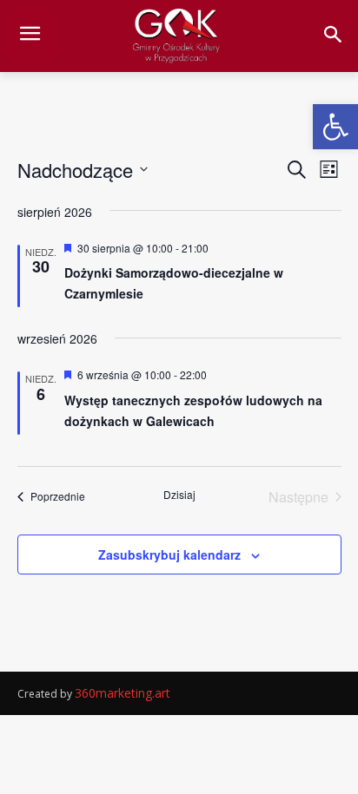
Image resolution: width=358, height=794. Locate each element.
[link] (335, 126)
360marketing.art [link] (122, 693)
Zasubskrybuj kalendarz (169, 554)
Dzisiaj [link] (179, 495)
